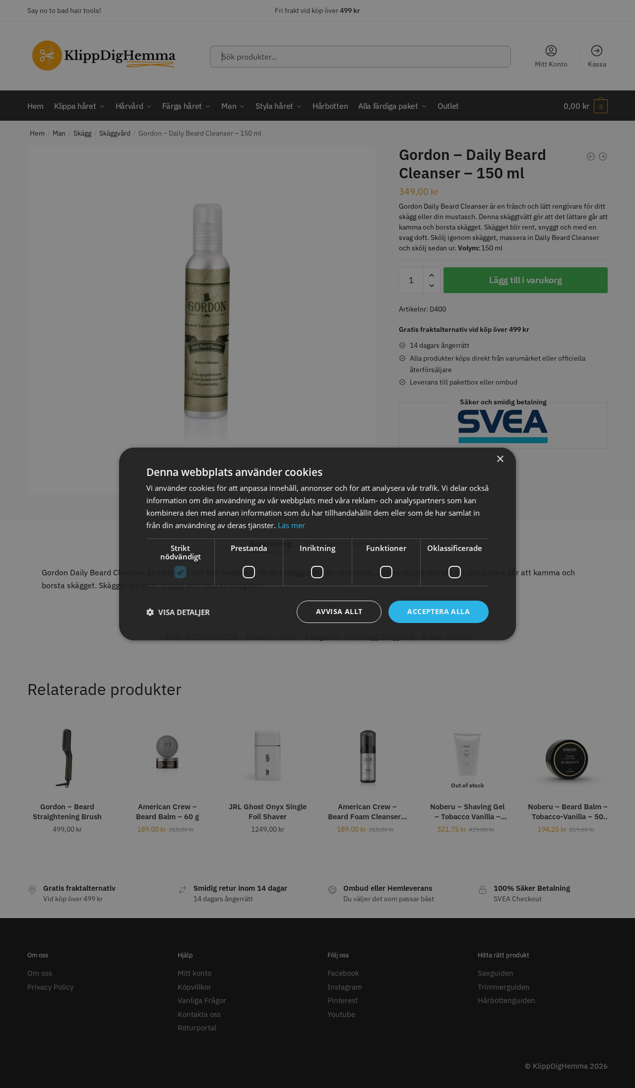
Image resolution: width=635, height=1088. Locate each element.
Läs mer (291, 525)
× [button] (500, 459)
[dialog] (317, 544)
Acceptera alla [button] (438, 611)
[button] (178, 612)
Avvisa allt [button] (339, 611)
